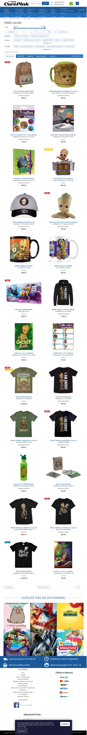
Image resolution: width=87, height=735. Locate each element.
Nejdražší (30, 56)
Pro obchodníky (23, 694)
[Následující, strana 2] (78, 587)
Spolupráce (23, 690)
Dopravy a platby (23, 683)
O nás (23, 673)
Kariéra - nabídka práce (23, 677)
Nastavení (22, 731)
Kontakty (22, 675)
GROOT (57, 40)
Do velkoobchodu (23, 700)
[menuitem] (8, 11)
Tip (37, 32)
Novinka (24, 32)
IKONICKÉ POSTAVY (68, 40)
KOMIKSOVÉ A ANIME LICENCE (39, 36)
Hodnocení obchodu (23, 696)
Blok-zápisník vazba (26, 46)
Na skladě (11, 32)
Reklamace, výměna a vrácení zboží (23, 681)
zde (25, 727)
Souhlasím (65, 724)
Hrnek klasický (69, 46)
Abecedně (52, 56)
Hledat (45, 3)
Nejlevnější (21, 56)
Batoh (16, 46)
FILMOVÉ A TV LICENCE (21, 36)
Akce (49, 32)
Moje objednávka (23, 685)
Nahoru (9, 587)
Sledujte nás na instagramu (43, 598)
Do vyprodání (62, 32)
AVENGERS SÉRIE (47, 40)
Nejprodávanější (41, 56)
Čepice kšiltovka (39, 46)
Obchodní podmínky (23, 679)
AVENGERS (18, 40)
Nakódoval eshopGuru (76, 732)
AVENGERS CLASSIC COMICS (32, 40)
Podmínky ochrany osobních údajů (23, 692)
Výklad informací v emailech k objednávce (23, 688)
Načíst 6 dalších (43, 587)
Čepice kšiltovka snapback (54, 46)
